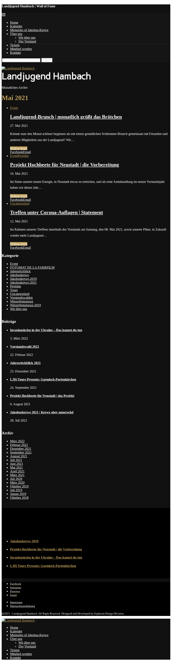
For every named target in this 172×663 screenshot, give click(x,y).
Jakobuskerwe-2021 (23, 282)
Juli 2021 (16, 460)
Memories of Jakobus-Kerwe (29, 30)
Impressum (16, 602)
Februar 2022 (19, 445)
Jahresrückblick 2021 (25, 363)
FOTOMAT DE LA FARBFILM (32, 267)
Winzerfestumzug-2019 (25, 305)
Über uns (16, 34)
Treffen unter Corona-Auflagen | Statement (56, 212)
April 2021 (17, 471)
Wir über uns (26, 37)
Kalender (16, 26)
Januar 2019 (18, 494)
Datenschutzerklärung (22, 606)
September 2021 (21, 452)
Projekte (23, 156)
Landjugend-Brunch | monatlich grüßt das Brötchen (66, 116)
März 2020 (17, 482)
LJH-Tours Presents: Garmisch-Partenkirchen (43, 379)
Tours (14, 290)
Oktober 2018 (19, 497)
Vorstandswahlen (21, 297)
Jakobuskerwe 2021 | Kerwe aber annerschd (41, 412)
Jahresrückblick (20, 271)
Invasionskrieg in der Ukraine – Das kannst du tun (46, 330)
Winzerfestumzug (21, 301)
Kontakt (15, 52)
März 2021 (17, 475)
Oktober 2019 (19, 486)
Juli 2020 (16, 479)
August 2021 (18, 456)
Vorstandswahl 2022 (24, 346)
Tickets (15, 45)
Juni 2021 (16, 464)
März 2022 (17, 441)
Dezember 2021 (20, 448)
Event (14, 108)
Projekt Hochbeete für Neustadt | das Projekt (42, 396)
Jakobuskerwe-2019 (23, 279)
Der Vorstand (27, 41)
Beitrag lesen (18, 148)
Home (14, 22)
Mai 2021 (16, 467)
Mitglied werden (21, 49)
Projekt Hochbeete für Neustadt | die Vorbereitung (64, 164)
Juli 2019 (16, 490)
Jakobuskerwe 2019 (24, 541)
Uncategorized (19, 203)
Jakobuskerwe (19, 275)
